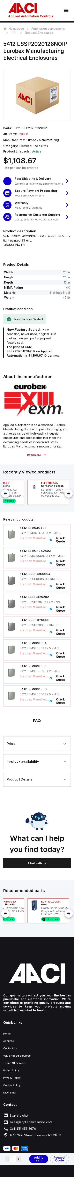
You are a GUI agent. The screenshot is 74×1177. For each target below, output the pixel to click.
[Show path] (14, 32)
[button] (37, 181)
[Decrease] (7, 1159)
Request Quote (59, 1159)
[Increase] (18, 1159)
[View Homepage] (30, 10)
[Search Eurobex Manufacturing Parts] (34, 416)
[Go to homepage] (37, 973)
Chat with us (37, 863)
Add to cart (38, 1159)
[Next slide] (69, 493)
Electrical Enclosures (39, 32)
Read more (34, 454)
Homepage (16, 28)
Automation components (48, 28)
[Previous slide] (5, 493)
